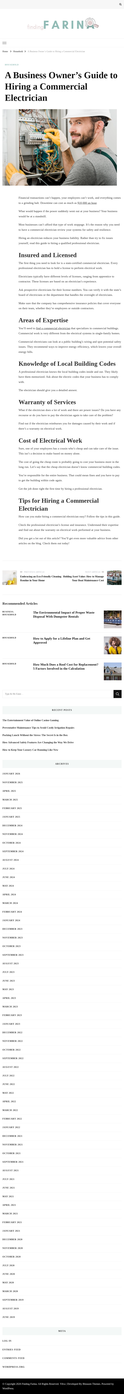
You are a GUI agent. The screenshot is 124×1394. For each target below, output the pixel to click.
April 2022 (9, 1101)
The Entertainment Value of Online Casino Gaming (30, 720)
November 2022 (12, 1041)
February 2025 (12, 808)
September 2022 (13, 1058)
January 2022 (11, 1127)
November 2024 (12, 834)
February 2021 (12, 1222)
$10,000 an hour (87, 203)
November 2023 (12, 937)
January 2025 (11, 817)
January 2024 (11, 920)
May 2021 (8, 1196)
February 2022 (12, 1119)
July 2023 (8, 972)
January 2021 (11, 1231)
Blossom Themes (91, 1384)
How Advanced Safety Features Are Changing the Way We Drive (38, 742)
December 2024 (12, 825)
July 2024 (8, 869)
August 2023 (10, 963)
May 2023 (8, 989)
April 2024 (9, 894)
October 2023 (11, 946)
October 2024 (11, 843)
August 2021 (10, 1170)
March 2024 (10, 903)
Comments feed (13, 1358)
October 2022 (11, 1050)
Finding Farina (29, 1384)
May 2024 (8, 886)
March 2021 (10, 1213)
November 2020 (12, 1248)
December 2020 (12, 1239)
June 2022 (8, 1084)
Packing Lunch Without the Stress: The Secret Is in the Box (35, 735)
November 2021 (12, 1144)
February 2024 (12, 912)
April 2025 (9, 791)
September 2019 (13, 1300)
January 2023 (11, 1024)
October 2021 (11, 1153)
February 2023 (12, 1015)
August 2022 (10, 1067)
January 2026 (11, 774)
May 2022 (8, 1093)
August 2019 (10, 1308)
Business (7, 612)
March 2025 (10, 800)
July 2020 (8, 1265)
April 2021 (9, 1205)
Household (12, 65)
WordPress (7, 1388)
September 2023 (13, 955)
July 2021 (8, 1179)
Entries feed (11, 1349)
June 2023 (8, 981)
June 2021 (8, 1188)
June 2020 (8, 1274)
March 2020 (10, 1291)
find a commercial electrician (53, 328)
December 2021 (12, 1136)
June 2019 (8, 1317)
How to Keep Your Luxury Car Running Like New (30, 749)
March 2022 (10, 1110)
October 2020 (11, 1257)
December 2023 (12, 929)
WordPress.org (13, 1367)
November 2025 (12, 782)
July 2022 (8, 1075)
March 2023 (10, 1006)
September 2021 (13, 1162)
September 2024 (13, 851)
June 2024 (8, 877)
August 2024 (10, 860)
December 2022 (12, 1032)
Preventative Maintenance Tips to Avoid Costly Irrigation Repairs (38, 727)
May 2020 (8, 1282)
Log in (6, 1341)
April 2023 (9, 998)
